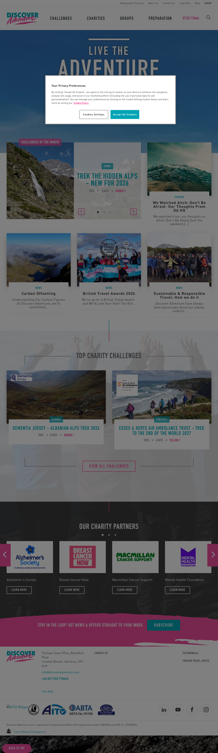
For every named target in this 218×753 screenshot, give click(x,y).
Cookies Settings (93, 114)
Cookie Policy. (81, 102)
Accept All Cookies (125, 114)
